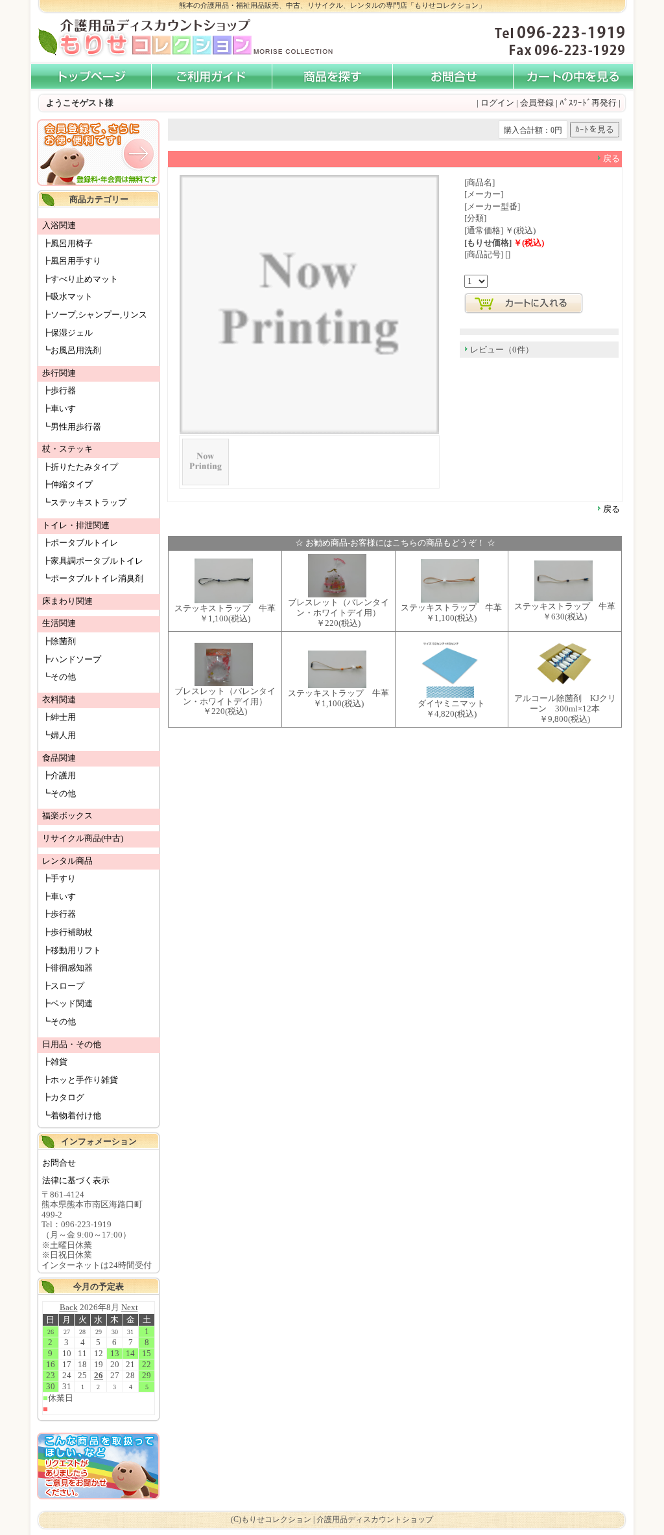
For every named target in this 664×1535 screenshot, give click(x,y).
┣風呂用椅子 (67, 243)
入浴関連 (59, 225)
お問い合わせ (452, 77)
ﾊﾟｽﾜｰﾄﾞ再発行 (588, 103)
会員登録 (537, 103)
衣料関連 (59, 699)
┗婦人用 (59, 735)
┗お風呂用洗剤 (71, 350)
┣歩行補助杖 (67, 932)
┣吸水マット (67, 296)
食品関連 (59, 758)
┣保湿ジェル (67, 333)
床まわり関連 (67, 601)
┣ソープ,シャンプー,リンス (94, 314)
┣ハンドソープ (71, 659)
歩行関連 (59, 373)
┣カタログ (63, 1097)
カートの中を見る (573, 77)
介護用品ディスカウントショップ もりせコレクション (144, 38)
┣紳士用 (59, 717)
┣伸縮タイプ (67, 484)
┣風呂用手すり (71, 261)
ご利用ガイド (211, 77)
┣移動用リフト (71, 950)
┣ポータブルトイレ (80, 543)
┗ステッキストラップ (84, 502)
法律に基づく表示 (76, 1180)
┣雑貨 (54, 1062)
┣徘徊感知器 (67, 968)
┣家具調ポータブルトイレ (92, 561)
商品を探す (332, 77)
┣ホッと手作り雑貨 (80, 1080)
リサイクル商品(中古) (82, 838)
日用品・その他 (71, 1044)
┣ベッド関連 (67, 1003)
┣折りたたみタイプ (80, 467)
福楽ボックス (67, 815)
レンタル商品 (67, 861)
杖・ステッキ (67, 449)
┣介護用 (59, 775)
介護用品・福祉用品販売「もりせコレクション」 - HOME (90, 77)
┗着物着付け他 (71, 1115)
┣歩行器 (59, 390)
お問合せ (59, 1163)
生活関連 (59, 623)
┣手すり (59, 878)
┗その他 (59, 677)
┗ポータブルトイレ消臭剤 (92, 578)
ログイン (497, 103)
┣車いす (59, 408)
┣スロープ (63, 986)
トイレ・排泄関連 (76, 525)
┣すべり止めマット (80, 279)
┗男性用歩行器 (71, 427)
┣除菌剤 (59, 641)
